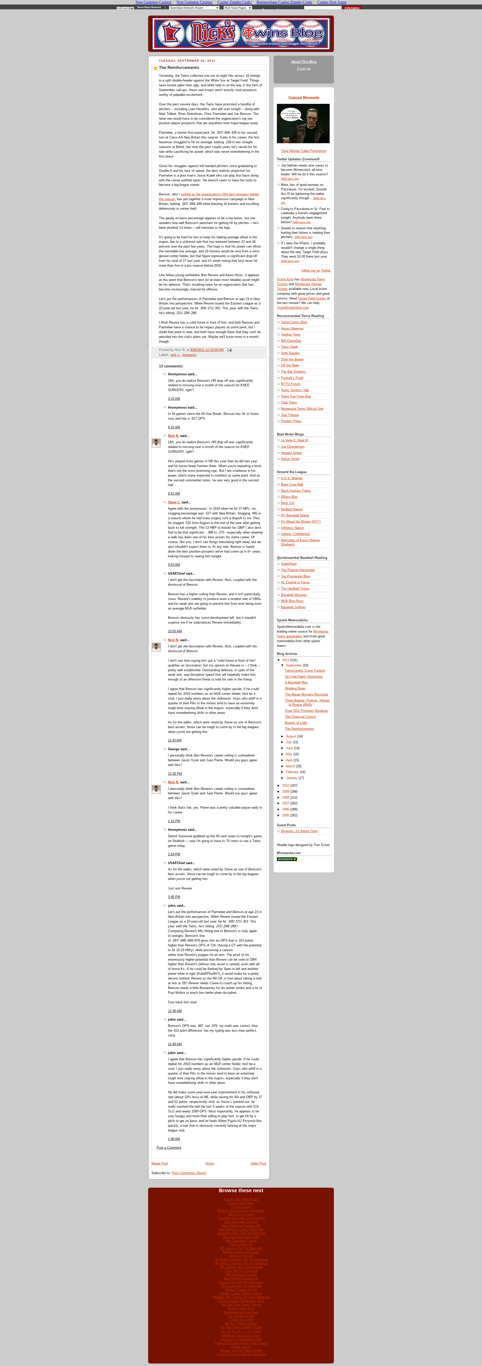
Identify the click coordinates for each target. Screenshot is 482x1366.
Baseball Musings (294, 595)
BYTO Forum (290, 384)
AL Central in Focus (295, 582)
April (289, 760)
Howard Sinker (291, 453)
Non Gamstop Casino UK (241, 1237)
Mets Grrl (287, 503)
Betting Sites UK (241, 1256)
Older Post (258, 1163)
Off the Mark (290, 365)
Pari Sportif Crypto (241, 1316)
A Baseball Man (296, 682)
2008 (285, 797)
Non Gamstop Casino (241, 1241)
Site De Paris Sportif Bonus (241, 1305)
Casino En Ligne (241, 1320)
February (292, 772)
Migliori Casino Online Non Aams (241, 1210)
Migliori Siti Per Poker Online (241, 1350)
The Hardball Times (295, 588)
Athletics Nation (292, 528)
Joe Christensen (293, 446)
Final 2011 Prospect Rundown (306, 711)
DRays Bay (289, 497)
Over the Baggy (292, 359)
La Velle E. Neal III (294, 440)
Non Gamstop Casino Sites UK (241, 1229)
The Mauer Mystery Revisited (306, 694)
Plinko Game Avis (241, 1308)
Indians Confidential (295, 534)
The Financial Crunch (300, 717)
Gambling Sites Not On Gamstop (241, 1218)
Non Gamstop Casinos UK (241, 1226)
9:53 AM (174, 565)
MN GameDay (291, 341)
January (291, 778)
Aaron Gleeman (292, 328)
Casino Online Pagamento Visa (241, 1301)
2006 (285, 809)
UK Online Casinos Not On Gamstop (241, 1259)
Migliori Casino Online (241, 1290)
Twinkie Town (290, 334)
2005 (285, 815)
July (289, 742)
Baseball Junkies (293, 607)
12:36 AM (175, 1011)
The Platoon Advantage (298, 570)
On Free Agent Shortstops (304, 676)
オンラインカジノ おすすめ (241, 1331)
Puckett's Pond (292, 378)
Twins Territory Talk (295, 390)
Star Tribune (290, 415)
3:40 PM (174, 897)
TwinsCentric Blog (294, 322)
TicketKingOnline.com (293, 308)
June (289, 748)
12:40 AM (175, 1044)
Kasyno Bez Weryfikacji (241, 1199)
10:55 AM (175, 631)
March (290, 766)
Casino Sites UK (241, 1244)
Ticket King (285, 279)
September (294, 665)
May (289, 754)
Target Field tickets (312, 298)
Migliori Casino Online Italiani (241, 1293)
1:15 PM (174, 821)
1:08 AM (174, 1139)
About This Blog (304, 62)
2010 (285, 785)
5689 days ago (290, 178)
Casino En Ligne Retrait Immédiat (241, 1354)
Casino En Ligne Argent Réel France (241, 1343)
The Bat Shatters (293, 371)
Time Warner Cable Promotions (304, 151)
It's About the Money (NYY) (301, 521)
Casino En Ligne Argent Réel (241, 1339)
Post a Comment (169, 1148)
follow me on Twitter (316, 270)
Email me (304, 68)
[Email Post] (229, 350)
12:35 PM (175, 774)
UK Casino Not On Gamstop (241, 1286)
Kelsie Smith (290, 459)
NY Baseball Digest (295, 515)
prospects (189, 355)
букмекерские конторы (241, 1312)
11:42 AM (175, 740)
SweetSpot (289, 564)
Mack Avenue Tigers (296, 491)
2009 (285, 791)
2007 (285, 803)
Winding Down (295, 688)
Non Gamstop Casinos (241, 1222)
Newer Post (159, 1163)
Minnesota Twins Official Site (302, 409)
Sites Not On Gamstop (241, 1271)
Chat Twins (289, 402)
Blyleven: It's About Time (299, 831)
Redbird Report (292, 509)
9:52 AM (174, 493)
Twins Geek (289, 347)
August (291, 736)
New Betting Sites (241, 1214)
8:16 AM (174, 427)
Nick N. (173, 436)
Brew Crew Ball (292, 484)
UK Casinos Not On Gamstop (241, 1248)
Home (209, 1163)
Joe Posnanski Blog (295, 576)
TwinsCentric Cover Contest (305, 670)
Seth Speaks (290, 353)
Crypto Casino (241, 1207)
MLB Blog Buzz (292, 601)
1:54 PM (174, 854)
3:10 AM (174, 399)
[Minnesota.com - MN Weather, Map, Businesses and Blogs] (287, 860)
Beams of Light (296, 723)
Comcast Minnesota (303, 97)
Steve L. (174, 502)
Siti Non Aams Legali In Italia (241, 1327)
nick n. (175, 355)
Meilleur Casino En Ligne (241, 1252)
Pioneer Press (291, 421)
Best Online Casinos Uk (241, 1278)
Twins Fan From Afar (296, 396)
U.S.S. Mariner (292, 478)
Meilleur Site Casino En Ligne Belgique (241, 1297)
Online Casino (241, 1347)
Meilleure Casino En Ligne (241, 1335)
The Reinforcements (179, 67)
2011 (285, 660)
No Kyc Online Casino (241, 1323)
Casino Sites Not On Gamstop (241, 1282)
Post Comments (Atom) (189, 1173)
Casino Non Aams (241, 1203)
